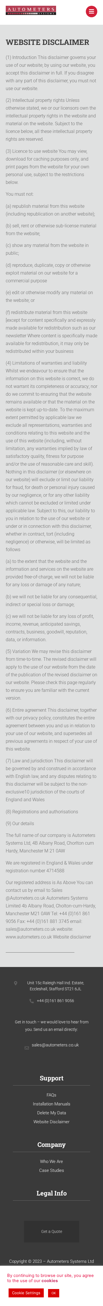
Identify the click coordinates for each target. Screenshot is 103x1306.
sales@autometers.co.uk (55, 1045)
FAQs (51, 1095)
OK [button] (54, 1293)
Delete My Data (51, 1112)
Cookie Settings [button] (26, 1292)
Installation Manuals (51, 1104)
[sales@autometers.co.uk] (27, 1048)
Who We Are (51, 1161)
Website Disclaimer (51, 1121)
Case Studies (51, 1170)
